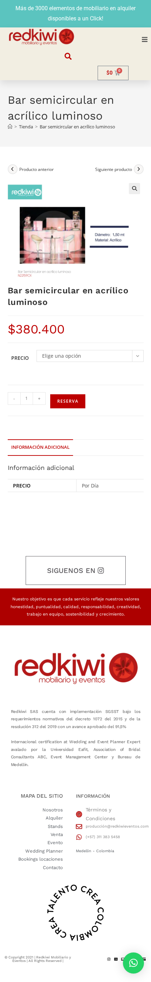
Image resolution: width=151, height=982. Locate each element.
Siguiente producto (113, 169)
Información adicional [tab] (40, 447)
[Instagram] (108, 959)
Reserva (67, 401)
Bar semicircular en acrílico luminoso (77, 126)
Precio (20, 358)
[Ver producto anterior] (13, 169)
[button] (144, 39)
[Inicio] (10, 126)
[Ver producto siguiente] (139, 169)
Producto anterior (36, 169)
